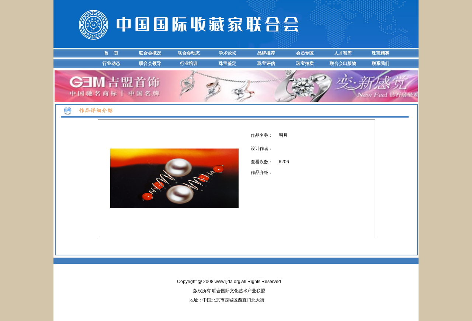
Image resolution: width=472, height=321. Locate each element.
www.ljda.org (227, 281)
